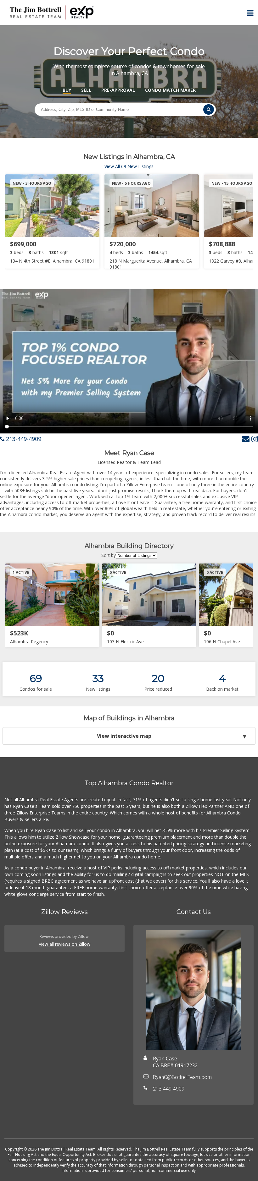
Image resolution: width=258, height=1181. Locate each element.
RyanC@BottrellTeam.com (182, 1077)
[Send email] (246, 438)
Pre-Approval (118, 90)
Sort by (108, 555)
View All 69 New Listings (129, 166)
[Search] (208, 109)
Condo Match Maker (170, 90)
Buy (67, 90)
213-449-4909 (22, 439)
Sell (86, 90)
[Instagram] (254, 438)
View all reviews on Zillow (64, 944)
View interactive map (124, 735)
